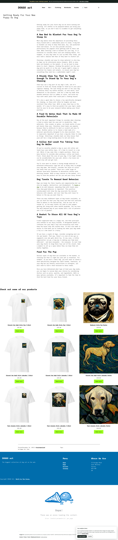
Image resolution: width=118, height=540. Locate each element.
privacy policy (85, 533)
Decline (90, 536)
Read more (19, 331)
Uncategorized (40, 447)
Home (64, 462)
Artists (65, 466)
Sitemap (65, 468)
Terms (28, 537)
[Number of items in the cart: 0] (98, 7)
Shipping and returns (35, 537)
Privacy (25, 537)
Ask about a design (83, 1)
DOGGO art (25, 7)
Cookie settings (44, 537)
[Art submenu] (51, 7)
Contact (21, 537)
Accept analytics (82, 536)
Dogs (64, 464)
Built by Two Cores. (23, 479)
